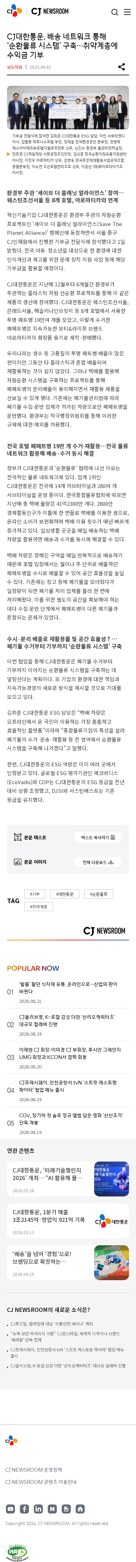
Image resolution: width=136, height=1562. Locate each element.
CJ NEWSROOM (14, 10)
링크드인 (38, 1509)
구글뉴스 (66, 1509)
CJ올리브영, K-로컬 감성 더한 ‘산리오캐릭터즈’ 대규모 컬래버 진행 (68, 1365)
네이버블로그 (52, 1509)
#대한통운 (65, 894)
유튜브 (10, 1509)
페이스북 (24, 1509)
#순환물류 (98, 894)
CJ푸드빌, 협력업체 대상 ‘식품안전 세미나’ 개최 (51, 1324)
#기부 (35, 894)
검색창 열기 (115, 12)
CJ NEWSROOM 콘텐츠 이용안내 (41, 1481)
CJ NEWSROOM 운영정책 (33, 1469)
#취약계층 (38, 906)
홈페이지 (80, 1509)
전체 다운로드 (95, 862)
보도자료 (14, 67)
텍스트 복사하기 (95, 837)
